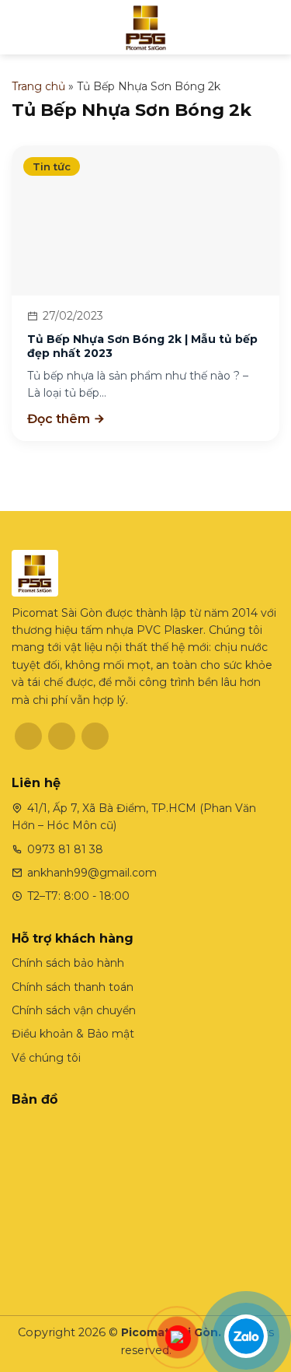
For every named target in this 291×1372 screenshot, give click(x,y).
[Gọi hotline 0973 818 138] (177, 1338)
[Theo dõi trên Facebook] (28, 736)
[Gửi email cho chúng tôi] (61, 736)
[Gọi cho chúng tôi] (95, 736)
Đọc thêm (60, 418)
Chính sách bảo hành (68, 963)
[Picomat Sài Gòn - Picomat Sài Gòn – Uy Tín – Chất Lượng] (145, 27)
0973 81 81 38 (65, 849)
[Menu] (20, 27)
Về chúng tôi (46, 1058)
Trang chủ (38, 86)
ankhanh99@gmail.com (92, 873)
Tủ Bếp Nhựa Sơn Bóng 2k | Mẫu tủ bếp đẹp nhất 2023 (142, 346)
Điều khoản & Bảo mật (73, 1034)
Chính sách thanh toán (72, 987)
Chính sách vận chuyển (74, 1010)
